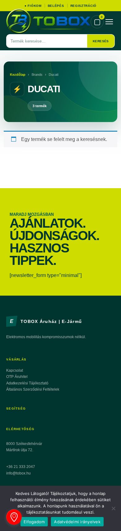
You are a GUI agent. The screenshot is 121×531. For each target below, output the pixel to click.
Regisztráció (83, 5)
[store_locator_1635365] (14, 517)
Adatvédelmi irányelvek (77, 521)
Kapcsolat (14, 370)
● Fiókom (33, 5)
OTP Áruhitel (17, 376)
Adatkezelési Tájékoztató (27, 383)
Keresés (101, 41)
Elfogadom (34, 521)
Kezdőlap (17, 74)
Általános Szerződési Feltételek (32, 389)
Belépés (56, 5)
